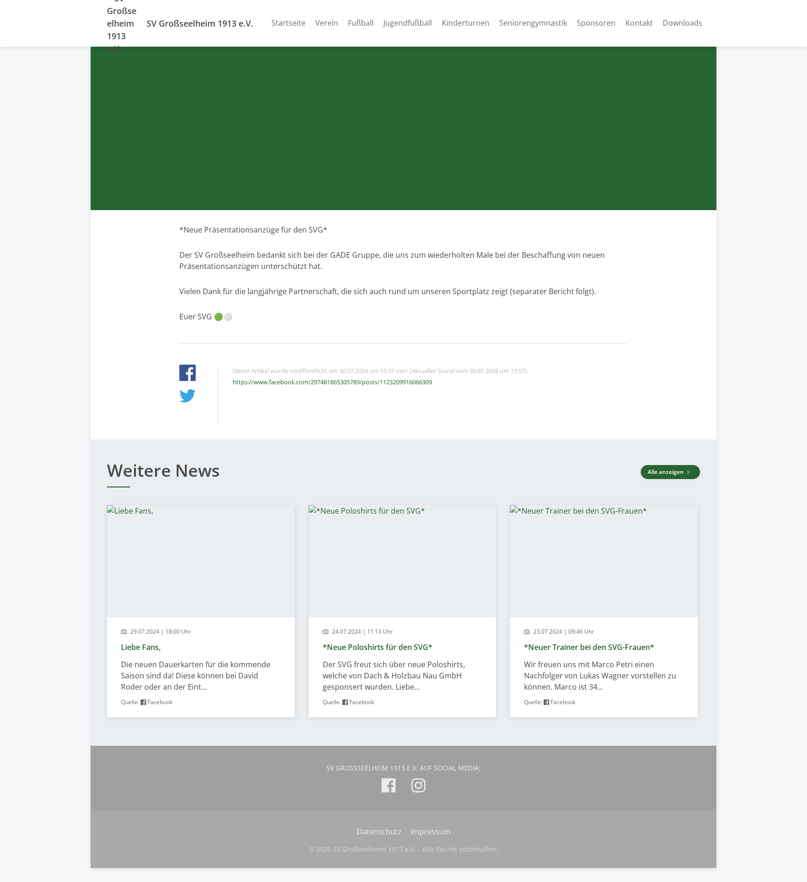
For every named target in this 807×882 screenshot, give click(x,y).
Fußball (361, 23)
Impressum (431, 831)
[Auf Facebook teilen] (187, 374)
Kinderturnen (465, 23)
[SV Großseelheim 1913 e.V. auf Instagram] (418, 787)
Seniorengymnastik (533, 23)
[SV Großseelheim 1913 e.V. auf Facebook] (389, 787)
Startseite (288, 23)
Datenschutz (379, 831)
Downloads (682, 23)
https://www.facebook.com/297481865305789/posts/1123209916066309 (332, 382)
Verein (326, 23)
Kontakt (639, 23)
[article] (201, 611)
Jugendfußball (407, 23)
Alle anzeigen (666, 472)
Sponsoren (596, 23)
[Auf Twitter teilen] (187, 397)
